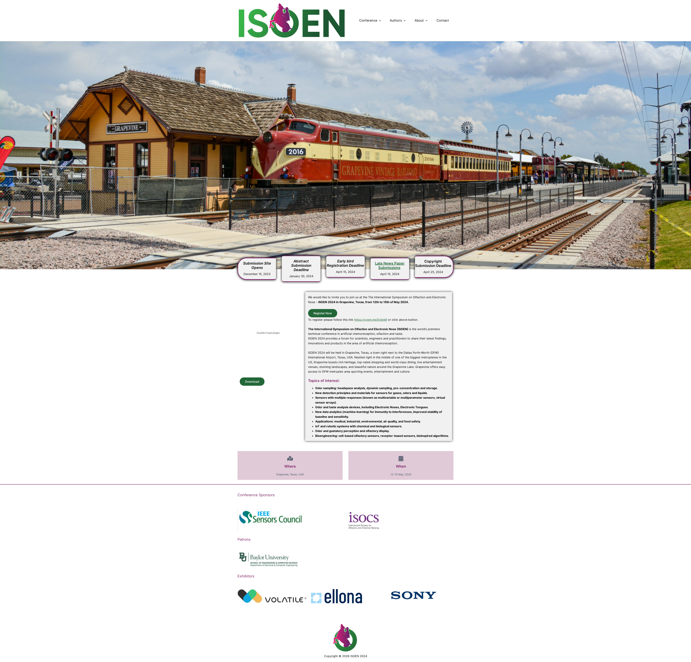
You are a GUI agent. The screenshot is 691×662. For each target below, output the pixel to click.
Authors (396, 20)
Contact (443, 20)
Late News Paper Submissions (390, 265)
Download (252, 381)
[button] (379, 20)
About (419, 20)
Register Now (322, 313)
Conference (368, 20)
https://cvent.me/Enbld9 (370, 319)
